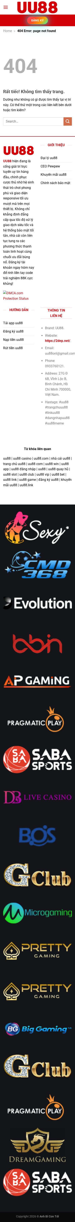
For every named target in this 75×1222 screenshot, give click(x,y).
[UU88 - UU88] (37, 7)
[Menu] (5, 7)
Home (7, 31)
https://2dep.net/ (57, 341)
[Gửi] (68, 121)
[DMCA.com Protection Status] (18, 296)
